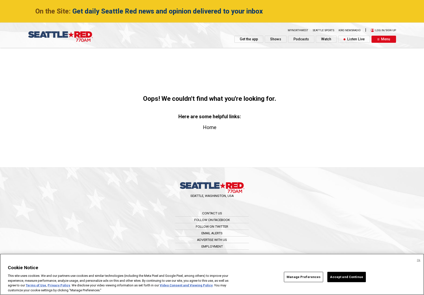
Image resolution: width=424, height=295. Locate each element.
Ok (418, 260)
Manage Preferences (303, 277)
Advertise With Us (212, 240)
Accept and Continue (346, 277)
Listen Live (355, 39)
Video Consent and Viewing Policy (186, 285)
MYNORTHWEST (298, 30)
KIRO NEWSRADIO (350, 30)
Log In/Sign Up (385, 30)
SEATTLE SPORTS (323, 30)
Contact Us (212, 213)
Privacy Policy (59, 285)
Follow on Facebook (212, 220)
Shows (275, 39)
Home (209, 127)
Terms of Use (36, 285)
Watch (326, 39)
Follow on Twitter (212, 226)
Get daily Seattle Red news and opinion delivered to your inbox (167, 11)
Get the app (249, 39)
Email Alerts (212, 233)
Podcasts (301, 39)
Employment (212, 246)
